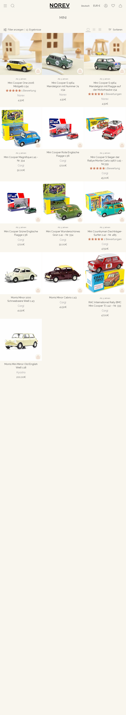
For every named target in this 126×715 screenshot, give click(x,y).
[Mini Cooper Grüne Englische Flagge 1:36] (21, 202)
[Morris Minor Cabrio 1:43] (63, 273)
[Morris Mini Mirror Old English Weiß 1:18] (21, 340)
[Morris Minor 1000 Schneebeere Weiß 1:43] (21, 273)
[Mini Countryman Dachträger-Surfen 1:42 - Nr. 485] (105, 202)
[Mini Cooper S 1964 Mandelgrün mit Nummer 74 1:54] (63, 54)
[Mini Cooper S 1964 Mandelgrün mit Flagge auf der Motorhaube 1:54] (105, 54)
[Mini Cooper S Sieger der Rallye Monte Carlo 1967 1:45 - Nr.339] (105, 128)
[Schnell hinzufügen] (38, 71)
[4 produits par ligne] (94, 29)
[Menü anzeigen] (5, 6)
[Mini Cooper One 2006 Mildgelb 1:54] (21, 54)
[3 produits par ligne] (88, 29)
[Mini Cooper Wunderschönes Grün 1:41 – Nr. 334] (63, 202)
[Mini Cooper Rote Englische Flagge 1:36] (63, 128)
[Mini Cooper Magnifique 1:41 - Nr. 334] (21, 128)
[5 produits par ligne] (99, 29)
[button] (13, 90)
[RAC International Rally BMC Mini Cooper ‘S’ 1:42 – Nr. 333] (105, 273)
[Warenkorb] (120, 6)
